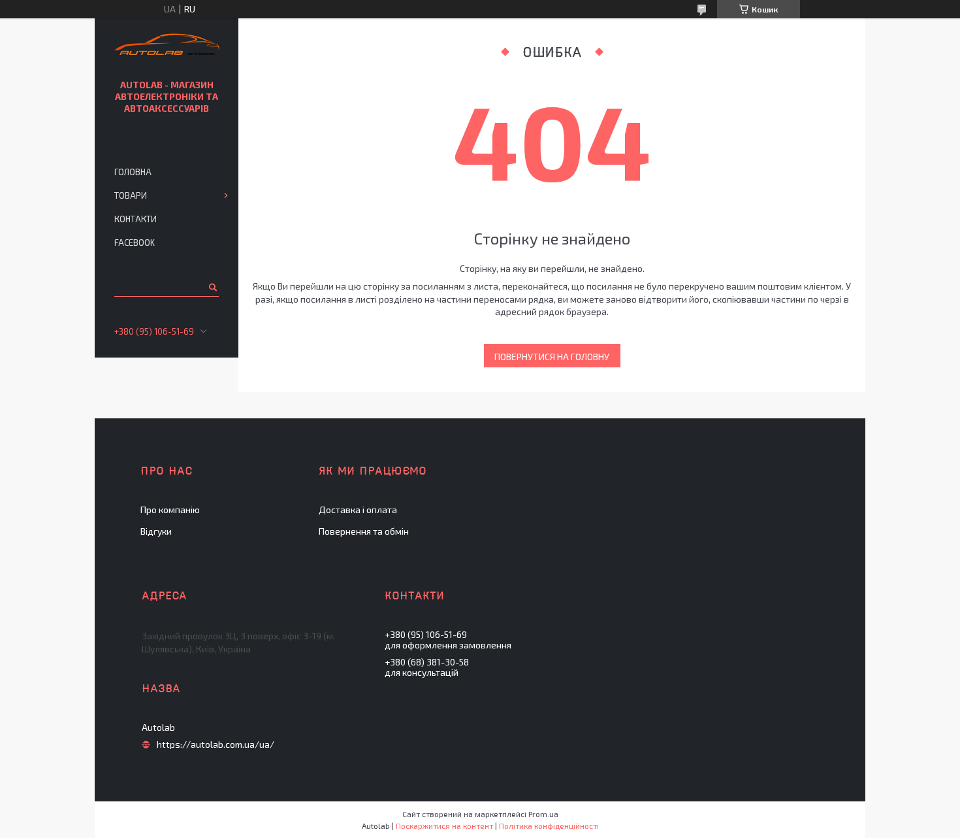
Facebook (134, 242)
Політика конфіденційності (549, 825)
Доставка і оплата (358, 509)
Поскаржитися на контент (444, 825)
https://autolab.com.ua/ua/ (215, 744)
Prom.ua (543, 813)
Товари (130, 195)
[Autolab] (167, 46)
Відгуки (156, 531)
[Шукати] (212, 287)
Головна (133, 172)
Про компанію (170, 509)
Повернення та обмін (364, 531)
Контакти (135, 219)
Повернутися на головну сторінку (551, 359)
